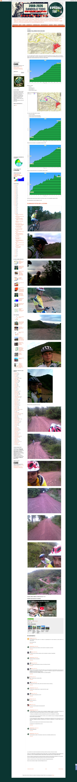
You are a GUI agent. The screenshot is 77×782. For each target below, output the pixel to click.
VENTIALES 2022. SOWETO (21, 358)
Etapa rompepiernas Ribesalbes (18, 238)
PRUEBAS (16, 412)
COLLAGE (16, 407)
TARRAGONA (16, 428)
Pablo (30, 704)
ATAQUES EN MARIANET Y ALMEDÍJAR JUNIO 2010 (19, 234)
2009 (15, 255)
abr (15, 250)
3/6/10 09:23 (35, 668)
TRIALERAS (16, 380)
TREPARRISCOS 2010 (18, 223)
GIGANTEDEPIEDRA (17, 436)
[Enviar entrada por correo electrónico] (33, 620)
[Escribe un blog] (29, 622)
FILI (15, 426)
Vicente (31, 676)
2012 (15, 202)
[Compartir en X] (30, 622)
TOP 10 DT (16, 423)
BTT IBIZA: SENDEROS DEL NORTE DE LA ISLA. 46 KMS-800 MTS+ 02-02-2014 (21, 339)
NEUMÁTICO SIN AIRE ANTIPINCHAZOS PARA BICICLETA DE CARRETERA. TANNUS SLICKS (21, 289)
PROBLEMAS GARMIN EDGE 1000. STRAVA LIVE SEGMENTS (21, 294)
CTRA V (15, 395)
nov (15, 207)
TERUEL (15, 401)
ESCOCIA (15, 406)
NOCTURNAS (16, 394)
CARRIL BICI (16, 440)
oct (15, 208)
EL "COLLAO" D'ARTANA (18, 228)
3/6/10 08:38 (36, 646)
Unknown (31, 638)
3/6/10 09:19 (36, 657)
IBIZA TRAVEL (16, 399)
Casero (32, 668)
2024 (15, 187)
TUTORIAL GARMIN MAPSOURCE (21, 278)
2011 (15, 203)
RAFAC (15, 384)
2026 (15, 185)
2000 (15, 383)
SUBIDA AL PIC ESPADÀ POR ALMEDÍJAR (19, 217)
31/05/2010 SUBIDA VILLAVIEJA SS (18, 247)
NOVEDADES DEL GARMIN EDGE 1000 (21, 304)
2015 (15, 198)
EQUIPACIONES (16, 429)
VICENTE (15, 424)
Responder (31, 643)
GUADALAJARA (16, 422)
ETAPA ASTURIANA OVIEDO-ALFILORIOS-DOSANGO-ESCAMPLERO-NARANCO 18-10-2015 (18, 365)
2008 (15, 256)
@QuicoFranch (32, 646)
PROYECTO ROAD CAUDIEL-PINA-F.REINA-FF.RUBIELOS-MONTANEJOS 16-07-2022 (21, 349)
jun (15, 213)
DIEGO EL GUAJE (17, 421)
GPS (15, 411)
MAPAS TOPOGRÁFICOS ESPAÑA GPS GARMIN (21, 262)
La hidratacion (17, 236)
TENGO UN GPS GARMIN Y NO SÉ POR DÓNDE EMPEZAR (21, 267)
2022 (15, 190)
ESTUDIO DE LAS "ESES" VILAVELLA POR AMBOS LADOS (19, 219)
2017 (15, 196)
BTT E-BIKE (16, 410)
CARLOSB (16, 427)
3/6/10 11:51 (35, 682)
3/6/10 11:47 (34, 676)
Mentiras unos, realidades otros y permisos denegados (21, 343)
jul (15, 212)
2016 (15, 197)
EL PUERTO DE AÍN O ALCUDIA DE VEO (18, 227)
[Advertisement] (46, 765)
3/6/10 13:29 (33, 704)
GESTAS (15, 385)
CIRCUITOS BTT (16, 414)
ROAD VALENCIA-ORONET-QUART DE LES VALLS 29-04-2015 (21, 322)
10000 (15, 398)
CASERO (15, 382)
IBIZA (13, 26)
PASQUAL (15, 439)
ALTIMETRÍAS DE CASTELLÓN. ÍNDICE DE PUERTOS (18, 175)
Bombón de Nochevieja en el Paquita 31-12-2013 (21, 328)
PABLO (15, 379)
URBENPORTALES (17, 396)
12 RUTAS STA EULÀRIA (18, 413)
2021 (15, 191)
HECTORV (16, 442)
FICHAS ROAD (16, 437)
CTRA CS (15, 377)
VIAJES (15, 415)
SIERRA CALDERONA (17, 409)
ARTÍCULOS (16, 381)
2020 (15, 192)
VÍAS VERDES (16, 444)
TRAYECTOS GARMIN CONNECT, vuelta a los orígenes (21, 309)
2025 (15, 186)
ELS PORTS (16, 425)
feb (15, 252)
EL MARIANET (17, 235)
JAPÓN (15, 438)
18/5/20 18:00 (36, 733)
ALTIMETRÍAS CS (17, 378)
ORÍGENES (16, 392)
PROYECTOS (16, 400)
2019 (15, 193)
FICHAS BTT (16, 430)
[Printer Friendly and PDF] (31, 619)
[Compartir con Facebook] (31, 622)
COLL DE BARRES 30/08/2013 (20, 354)
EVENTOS (16, 408)
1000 (15, 376)
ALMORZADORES (17, 397)
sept (16, 209)
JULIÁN (15, 443)
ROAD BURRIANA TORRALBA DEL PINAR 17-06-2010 (19, 225)
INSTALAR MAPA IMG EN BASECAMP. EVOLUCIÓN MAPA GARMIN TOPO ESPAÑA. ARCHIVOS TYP (19, 273)
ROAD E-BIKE (16, 393)
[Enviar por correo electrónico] (28, 622)
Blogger (53, 775)
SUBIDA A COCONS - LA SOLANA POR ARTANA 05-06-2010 (19, 241)
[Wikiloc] (15, 105)
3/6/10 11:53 (35, 693)
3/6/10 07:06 (34, 638)
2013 (15, 201)
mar (16, 251)
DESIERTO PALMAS (17, 441)
